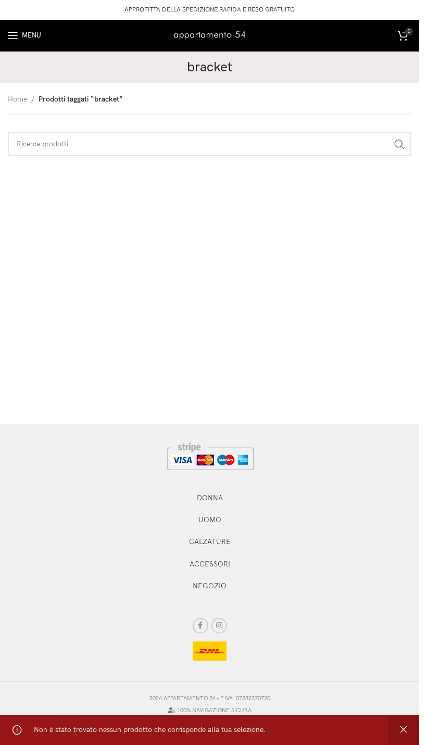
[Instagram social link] (219, 626)
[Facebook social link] (200, 626)
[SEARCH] (399, 144)
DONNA (210, 498)
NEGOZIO (210, 586)
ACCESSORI (210, 564)
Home (17, 99)
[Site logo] (210, 34)
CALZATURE (210, 541)
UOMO (209, 519)
